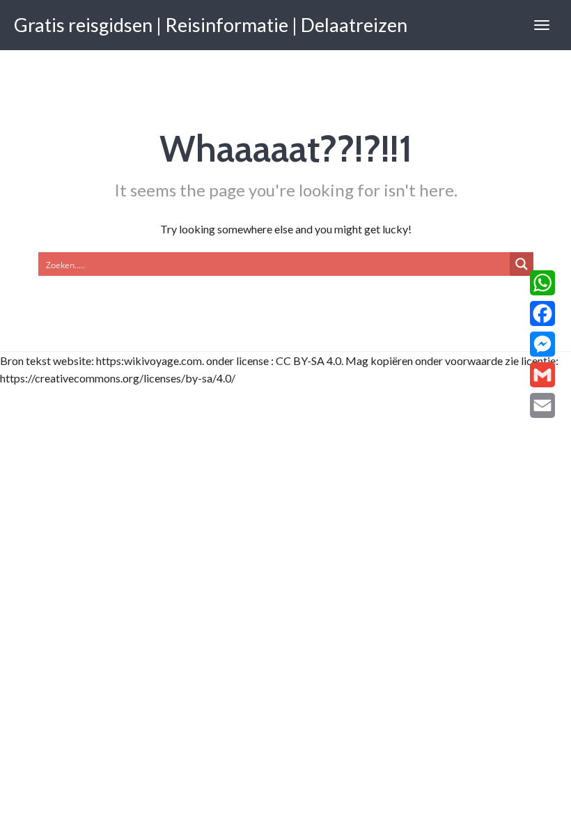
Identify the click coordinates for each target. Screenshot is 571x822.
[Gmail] (542, 374)
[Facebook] (542, 313)
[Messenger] (542, 344)
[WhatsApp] (542, 282)
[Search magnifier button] (521, 264)
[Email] (542, 405)
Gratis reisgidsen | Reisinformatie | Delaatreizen (210, 24)
